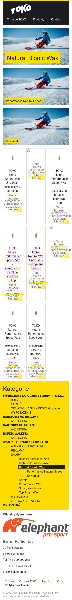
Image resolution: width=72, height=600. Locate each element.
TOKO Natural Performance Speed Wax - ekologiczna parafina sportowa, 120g (13, 264)
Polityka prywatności (16, 585)
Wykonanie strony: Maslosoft (34, 596)
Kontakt (56, 19)
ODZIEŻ (16, 404)
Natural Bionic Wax (32, 467)
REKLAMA (17, 450)
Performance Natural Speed (23, 101)
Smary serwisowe (30, 488)
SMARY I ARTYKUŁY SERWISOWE (26, 442)
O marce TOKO (16, 19)
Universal (12, 141)
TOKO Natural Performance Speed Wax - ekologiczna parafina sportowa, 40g (59, 187)
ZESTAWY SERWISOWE (26, 501)
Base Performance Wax (34, 459)
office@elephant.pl (15, 572)
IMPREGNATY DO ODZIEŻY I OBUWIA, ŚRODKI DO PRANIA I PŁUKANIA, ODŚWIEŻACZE (34, 396)
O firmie (9, 581)
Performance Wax (30, 484)
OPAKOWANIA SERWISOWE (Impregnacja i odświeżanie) (38, 408)
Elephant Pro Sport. (29, 592)
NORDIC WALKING (15, 433)
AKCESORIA (19, 421)
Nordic (23, 480)
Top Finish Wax (28, 492)
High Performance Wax (33, 463)
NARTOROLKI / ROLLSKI (20, 425)
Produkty (38, 19)
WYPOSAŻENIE (21, 412)
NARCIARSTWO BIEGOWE (20, 417)
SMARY (16, 455)
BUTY (14, 400)
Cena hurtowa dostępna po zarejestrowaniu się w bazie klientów (12, 202)
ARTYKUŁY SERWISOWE (27, 446)
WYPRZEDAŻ (19, 497)
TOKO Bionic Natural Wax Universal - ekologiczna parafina (12, 181)
